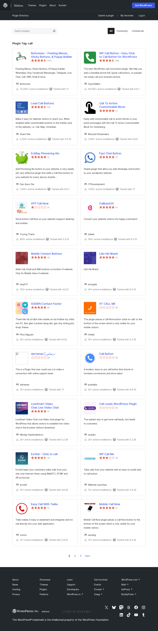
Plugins (43, 589)
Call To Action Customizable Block (112, 105)
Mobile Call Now (109, 504)
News (15, 584)
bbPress (127, 589)
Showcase (45, 579)
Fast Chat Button (110, 153)
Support (71, 584)
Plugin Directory (20, 15)
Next (87, 556)
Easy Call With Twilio (44, 504)
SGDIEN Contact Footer (46, 303)
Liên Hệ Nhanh (108, 253)
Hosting (16, 589)
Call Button (106, 353)
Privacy (16, 594)
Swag (98, 594)
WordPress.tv (75, 594)
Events (97, 584)
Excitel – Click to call (44, 454)
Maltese (46, 611)
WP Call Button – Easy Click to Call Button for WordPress (118, 55)
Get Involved (100, 579)
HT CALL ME (107, 303)
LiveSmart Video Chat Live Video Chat (45, 405)
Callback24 (106, 203)
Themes (44, 584)
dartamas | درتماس (43, 353)
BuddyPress (128, 594)
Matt (125, 584)
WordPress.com (130, 579)
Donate (99, 589)
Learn (70, 579)
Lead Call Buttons (42, 103)
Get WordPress (143, 5)
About (15, 579)
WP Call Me (106, 454)
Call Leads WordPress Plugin (118, 403)
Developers (73, 589)
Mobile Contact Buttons (46, 253)
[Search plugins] (54, 31)
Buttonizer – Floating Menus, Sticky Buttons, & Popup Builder (51, 55)
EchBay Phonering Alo (45, 153)
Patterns (44, 594)
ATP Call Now (40, 203)
